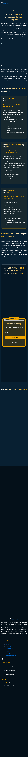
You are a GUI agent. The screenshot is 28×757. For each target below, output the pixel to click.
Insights (8, 652)
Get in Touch (9, 653)
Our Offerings (9, 648)
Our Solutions (9, 650)
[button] (25, 3)
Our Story (8, 646)
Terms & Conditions (11, 655)
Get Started (15, 337)
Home (7, 644)
